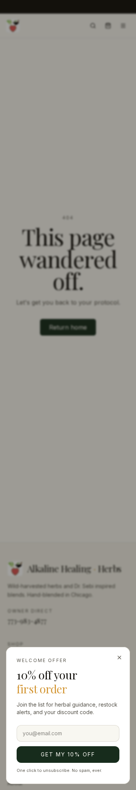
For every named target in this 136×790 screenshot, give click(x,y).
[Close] (119, 657)
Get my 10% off (68, 754)
